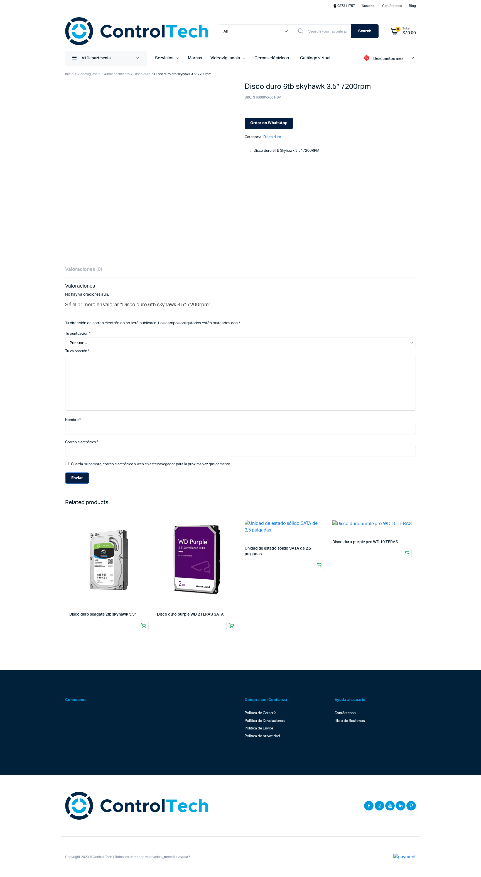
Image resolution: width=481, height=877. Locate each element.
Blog (412, 6)
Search (364, 31)
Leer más (144, 626)
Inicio (69, 74)
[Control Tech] (136, 31)
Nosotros (369, 6)
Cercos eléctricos (271, 58)
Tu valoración (77, 351)
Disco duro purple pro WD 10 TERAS (365, 542)
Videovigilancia (225, 58)
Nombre (73, 420)
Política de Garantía (260, 713)
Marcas (195, 58)
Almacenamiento (117, 74)
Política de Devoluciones (265, 721)
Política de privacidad (262, 736)
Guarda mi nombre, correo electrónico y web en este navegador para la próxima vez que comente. (151, 464)
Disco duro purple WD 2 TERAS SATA (190, 614)
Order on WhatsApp (269, 123)
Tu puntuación (77, 333)
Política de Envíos (259, 728)
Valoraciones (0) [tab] (83, 269)
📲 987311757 (343, 6)
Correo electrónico (81, 442)
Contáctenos (392, 6)
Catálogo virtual (315, 58)
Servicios (164, 58)
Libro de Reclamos (350, 721)
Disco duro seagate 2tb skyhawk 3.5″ (102, 614)
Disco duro (142, 74)
